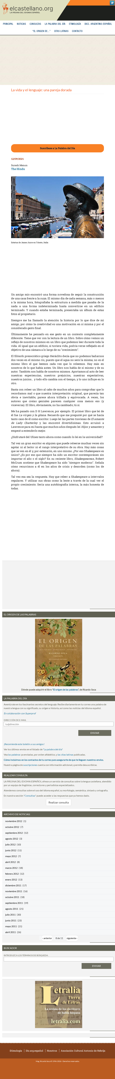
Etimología (75, 24)
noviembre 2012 (13, 821)
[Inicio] (35, 10)
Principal (8, 24)
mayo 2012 (11, 856)
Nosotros (52, 1050)
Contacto (77, 31)
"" (53, 749)
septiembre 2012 (14, 832)
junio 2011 (10, 920)
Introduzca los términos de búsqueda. (26, 955)
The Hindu (18, 169)
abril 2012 (10, 862)
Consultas (35, 24)
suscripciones (30, 764)
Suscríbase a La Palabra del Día (57, 148)
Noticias (21, 24)
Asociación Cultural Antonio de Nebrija (83, 1050)
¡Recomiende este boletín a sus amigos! (24, 744)
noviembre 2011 (13, 891)
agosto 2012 (11, 838)
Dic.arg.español (34, 1050)
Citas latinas (61, 31)
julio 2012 (10, 844)
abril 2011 (10, 932)
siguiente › (72, 938)
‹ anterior (47, 938)
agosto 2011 (11, 908)
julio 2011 (10, 914)
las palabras (14, 754)
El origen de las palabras (65, 689)
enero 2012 (11, 879)
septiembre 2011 (14, 902)
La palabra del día (55, 24)
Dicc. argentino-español (98, 24)
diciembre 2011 (13, 885)
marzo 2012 (11, 867)
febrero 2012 (12, 873)
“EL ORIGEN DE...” (41, 31)
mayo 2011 (11, 926)
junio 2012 (10, 850)
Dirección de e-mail (15, 720)
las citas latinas (65, 754)
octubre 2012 (12, 826)
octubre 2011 (12, 897)
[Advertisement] (57, 60)
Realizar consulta (59, 802)
